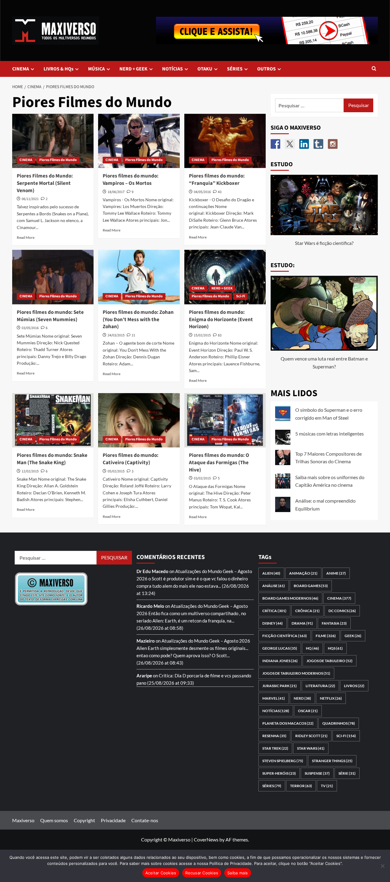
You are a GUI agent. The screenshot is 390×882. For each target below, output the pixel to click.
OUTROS (266, 69)
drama (302, 623)
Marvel (273, 698)
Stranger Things (332, 760)
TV (327, 785)
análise (273, 585)
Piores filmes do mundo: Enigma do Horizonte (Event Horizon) (221, 320)
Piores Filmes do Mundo (58, 160)
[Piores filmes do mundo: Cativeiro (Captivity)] (138, 420)
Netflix (331, 698)
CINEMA (20, 69)
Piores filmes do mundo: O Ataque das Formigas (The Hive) (219, 463)
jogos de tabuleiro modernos (296, 673)
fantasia (334, 623)
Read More (25, 237)
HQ (312, 648)
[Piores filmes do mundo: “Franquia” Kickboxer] (225, 141)
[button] (374, 69)
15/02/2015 (202, 335)
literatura (320, 685)
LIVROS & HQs (58, 69)
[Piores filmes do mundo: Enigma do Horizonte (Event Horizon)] (225, 277)
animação (303, 573)
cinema (339, 598)
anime (336, 573)
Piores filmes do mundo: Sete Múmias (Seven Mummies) (50, 316)
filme (326, 635)
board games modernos (290, 598)
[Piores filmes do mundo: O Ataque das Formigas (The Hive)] (225, 420)
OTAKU (204, 69)
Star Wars (310, 748)
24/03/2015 (116, 335)
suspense (317, 773)
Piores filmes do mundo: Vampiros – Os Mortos (130, 179)
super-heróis (279, 773)
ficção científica (284, 635)
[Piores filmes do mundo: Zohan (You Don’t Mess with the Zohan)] (138, 277)
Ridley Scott (311, 735)
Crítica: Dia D (172, 675)
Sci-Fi (240, 296)
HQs (335, 648)
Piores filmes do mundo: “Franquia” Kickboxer (217, 179)
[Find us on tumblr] (318, 144)
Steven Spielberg (282, 760)
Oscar (308, 710)
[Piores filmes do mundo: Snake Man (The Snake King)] (53, 420)
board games (311, 585)
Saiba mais (237, 872)
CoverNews (206, 839)
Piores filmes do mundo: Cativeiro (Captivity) (130, 459)
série (347, 773)
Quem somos (54, 820)
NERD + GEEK (133, 69)
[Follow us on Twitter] (290, 144)
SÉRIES (235, 69)
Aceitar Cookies (160, 872)
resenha (274, 735)
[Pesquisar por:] (309, 105)
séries (271, 785)
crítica (274, 610)
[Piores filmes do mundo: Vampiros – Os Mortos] (138, 141)
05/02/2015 (116, 471)
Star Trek (275, 748)
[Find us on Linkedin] (304, 144)
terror (301, 785)
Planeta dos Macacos (288, 723)
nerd (302, 698)
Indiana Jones (280, 660)
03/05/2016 (30, 328)
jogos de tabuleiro (330, 660)
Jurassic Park (279, 685)
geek (353, 635)
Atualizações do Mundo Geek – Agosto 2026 (205, 641)
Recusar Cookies (201, 872)
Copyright (84, 820)
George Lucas (279, 648)
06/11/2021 (30, 199)
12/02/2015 (30, 471)
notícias (275, 710)
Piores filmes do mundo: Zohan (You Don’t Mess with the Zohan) (138, 320)
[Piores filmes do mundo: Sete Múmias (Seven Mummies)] (53, 277)
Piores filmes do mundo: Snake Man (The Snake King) (52, 459)
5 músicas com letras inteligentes (329, 433)
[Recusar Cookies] (382, 866)
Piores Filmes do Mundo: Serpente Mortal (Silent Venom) (45, 183)
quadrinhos (338, 723)
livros (354, 685)
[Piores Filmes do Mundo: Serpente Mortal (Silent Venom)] (53, 141)
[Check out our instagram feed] (333, 144)
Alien (271, 573)
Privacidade (113, 820)
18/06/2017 (116, 192)
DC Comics (342, 610)
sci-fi (346, 735)
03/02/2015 (202, 478)
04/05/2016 (202, 192)
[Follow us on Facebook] (275, 144)
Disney (272, 623)
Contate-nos (144, 820)
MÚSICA (96, 69)
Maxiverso (23, 820)
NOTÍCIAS (172, 69)
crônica (307, 610)
